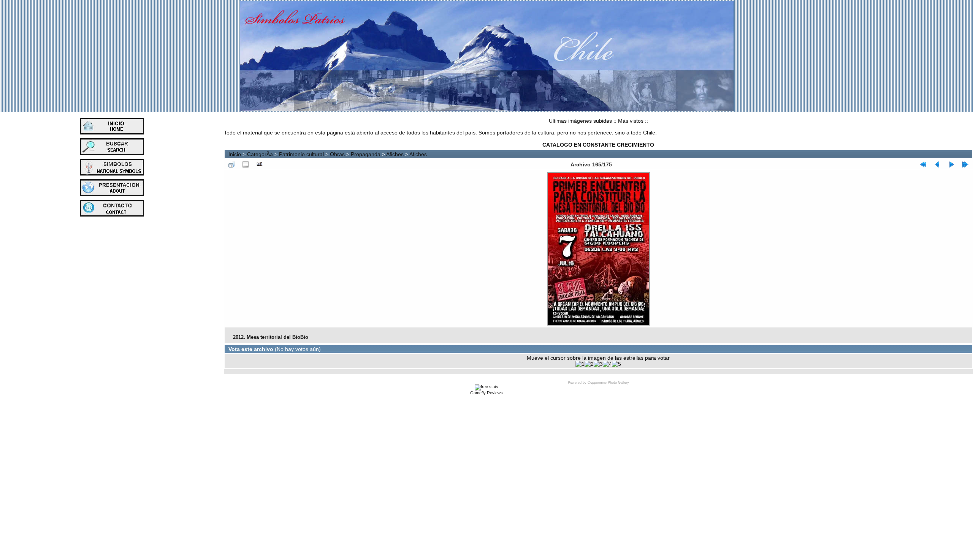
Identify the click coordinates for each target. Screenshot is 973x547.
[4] (607, 364)
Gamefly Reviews (486, 392)
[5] (616, 364)
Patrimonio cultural (301, 154)
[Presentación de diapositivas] (259, 164)
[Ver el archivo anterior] (937, 164)
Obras (337, 154)
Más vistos (630, 121)
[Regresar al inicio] (923, 164)
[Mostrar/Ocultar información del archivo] (245, 164)
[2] (589, 364)
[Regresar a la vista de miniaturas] (231, 164)
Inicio (234, 154)
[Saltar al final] (965, 164)
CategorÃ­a (260, 154)
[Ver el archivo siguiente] (951, 164)
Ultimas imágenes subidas (580, 121)
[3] (598, 364)
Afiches (395, 154)
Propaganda (365, 154)
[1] (580, 364)
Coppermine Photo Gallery (608, 382)
